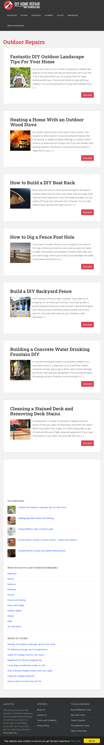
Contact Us (42, 715)
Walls (9, 621)
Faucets (60, 15)
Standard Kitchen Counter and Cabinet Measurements (42, 550)
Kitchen (24, 15)
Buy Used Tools (78, 715)
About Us (41, 709)
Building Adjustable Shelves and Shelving (36, 518)
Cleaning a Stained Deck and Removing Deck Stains (41, 411)
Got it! (92, 740)
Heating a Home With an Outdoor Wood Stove (47, 122)
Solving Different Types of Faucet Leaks (35, 529)
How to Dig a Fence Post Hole (42, 237)
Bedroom (11, 584)
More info (76, 741)
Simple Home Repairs (15, 26)
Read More (87, 95)
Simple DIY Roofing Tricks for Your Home (25, 655)
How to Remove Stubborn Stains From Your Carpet (29, 670)
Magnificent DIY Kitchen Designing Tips (24, 660)
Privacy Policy (43, 725)
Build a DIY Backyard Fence (41, 291)
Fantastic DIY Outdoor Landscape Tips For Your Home (47, 59)
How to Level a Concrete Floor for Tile (24, 681)
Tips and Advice (14, 626)
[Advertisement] (27, 480)
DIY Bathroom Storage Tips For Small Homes (27, 649)
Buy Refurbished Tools (81, 709)
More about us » (10, 732)
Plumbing (49, 15)
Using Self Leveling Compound (20, 676)
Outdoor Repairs (14, 610)
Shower (10, 616)
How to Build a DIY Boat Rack (42, 182)
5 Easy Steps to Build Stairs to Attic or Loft (26, 665)
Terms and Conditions (46, 720)
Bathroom (12, 15)
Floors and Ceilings (15, 605)
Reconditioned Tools (80, 725)
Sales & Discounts (79, 731)
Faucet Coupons (78, 720)
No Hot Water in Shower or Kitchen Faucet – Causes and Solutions (47, 540)
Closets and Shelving (16, 600)
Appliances (36, 15)
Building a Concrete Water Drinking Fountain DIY (50, 351)
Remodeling (73, 15)
